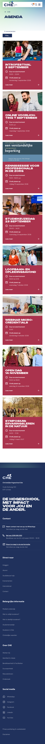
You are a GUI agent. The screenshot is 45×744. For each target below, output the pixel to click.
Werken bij (6, 653)
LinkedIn (10, 712)
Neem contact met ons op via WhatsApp (20, 527)
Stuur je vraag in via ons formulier (18, 544)
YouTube (10, 718)
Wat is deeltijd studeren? (11, 619)
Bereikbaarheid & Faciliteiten (13, 663)
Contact (5, 591)
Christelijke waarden (10, 635)
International (7, 586)
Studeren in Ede (8, 630)
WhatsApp (11, 697)
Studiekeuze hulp (9, 576)
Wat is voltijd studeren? (11, 614)
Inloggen (6, 565)
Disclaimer (6, 734)
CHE (8, 12)
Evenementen (7, 581)
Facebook (10, 707)
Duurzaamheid (8, 669)
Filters (7, 36)
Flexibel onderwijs (9, 609)
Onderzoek (6, 679)
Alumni (5, 570)
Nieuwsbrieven (8, 674)
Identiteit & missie (9, 658)
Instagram (10, 702)
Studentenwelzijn (9, 625)
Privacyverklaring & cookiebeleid (14, 729)
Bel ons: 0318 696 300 (14, 535)
